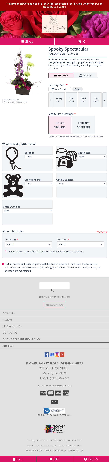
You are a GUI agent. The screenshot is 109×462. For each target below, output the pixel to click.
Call (19, 459)
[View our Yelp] (62, 356)
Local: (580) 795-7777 (54, 378)
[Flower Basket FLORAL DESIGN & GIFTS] (54, 31)
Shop (29, 41)
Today (77, 89)
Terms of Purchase (55, 450)
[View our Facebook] (47, 356)
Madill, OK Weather (38, 445)
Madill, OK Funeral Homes (41, 440)
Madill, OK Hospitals (70, 440)
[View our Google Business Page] (52, 356)
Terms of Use (75, 450)
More (52, 68)
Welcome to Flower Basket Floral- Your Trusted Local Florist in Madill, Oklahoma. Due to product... (54, 5)
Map (55, 459)
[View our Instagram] (57, 356)
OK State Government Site (66, 445)
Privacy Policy (34, 450)
